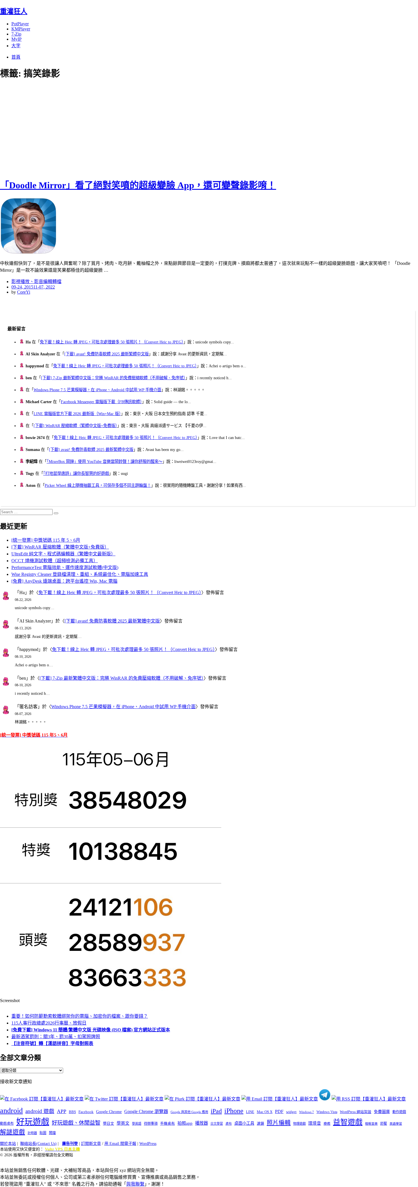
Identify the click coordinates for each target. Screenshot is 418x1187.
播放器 (201, 1123)
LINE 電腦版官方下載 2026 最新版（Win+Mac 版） (77, 413)
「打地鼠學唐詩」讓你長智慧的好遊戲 (76, 473)
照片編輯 (279, 1123)
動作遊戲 (399, 1112)
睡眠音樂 (371, 1123)
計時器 (32, 1133)
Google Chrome (109, 1111)
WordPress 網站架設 (355, 1112)
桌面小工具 (244, 1123)
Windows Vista (326, 1112)
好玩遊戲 (32, 1121)
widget (291, 1112)
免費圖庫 (382, 1111)
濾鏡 (260, 1124)
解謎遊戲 (12, 1132)
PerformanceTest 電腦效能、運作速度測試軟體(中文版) (64, 567)
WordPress (147, 1143)
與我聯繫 (135, 1184)
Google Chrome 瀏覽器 (146, 1111)
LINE (250, 1112)
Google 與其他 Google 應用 (189, 1112)
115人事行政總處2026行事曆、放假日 (48, 1023)
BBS (72, 1112)
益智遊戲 (348, 1122)
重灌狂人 (13, 11)
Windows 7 (306, 1112)
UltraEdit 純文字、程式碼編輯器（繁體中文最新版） (63, 553)
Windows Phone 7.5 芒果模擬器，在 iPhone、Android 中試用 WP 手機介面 (97, 390)
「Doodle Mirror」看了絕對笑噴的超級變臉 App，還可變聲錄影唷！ (138, 185)
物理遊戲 (299, 1123)
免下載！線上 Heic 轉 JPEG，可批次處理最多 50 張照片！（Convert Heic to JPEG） (111, 342)
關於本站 (8, 1143)
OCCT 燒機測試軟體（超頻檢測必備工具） (54, 560)
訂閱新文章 (91, 1143)
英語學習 (396, 1123)
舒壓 (383, 1124)
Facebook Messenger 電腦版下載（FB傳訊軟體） (101, 401)
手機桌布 (167, 1124)
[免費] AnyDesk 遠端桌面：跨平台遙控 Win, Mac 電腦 (64, 581)
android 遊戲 (39, 1111)
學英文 (123, 1123)
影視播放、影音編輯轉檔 (36, 281)
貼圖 (43, 1133)
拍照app (185, 1123)
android (11, 1110)
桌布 (228, 1123)
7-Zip (16, 34)
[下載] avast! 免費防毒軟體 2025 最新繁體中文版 (106, 354)
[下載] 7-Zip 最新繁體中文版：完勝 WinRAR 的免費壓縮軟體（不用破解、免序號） (113, 378)
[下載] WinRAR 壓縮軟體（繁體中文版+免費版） (75, 425)
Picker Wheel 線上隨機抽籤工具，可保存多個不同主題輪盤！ (98, 485)
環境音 (314, 1123)
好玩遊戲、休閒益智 (76, 1123)
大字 (15, 45)
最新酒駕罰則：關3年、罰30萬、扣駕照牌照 (55, 1036)
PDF (279, 1111)
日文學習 (216, 1123)
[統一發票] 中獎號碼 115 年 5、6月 (45, 540)
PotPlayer (20, 23)
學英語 (136, 1123)
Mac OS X (264, 1112)
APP (61, 1111)
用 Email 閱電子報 (120, 1143)
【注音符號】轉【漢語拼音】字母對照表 (52, 1043)
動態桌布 (7, 1124)
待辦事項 (151, 1124)
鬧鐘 (52, 1133)
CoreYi (23, 292)
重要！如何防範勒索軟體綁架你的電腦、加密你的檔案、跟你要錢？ (79, 1016)
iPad (216, 1111)
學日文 (108, 1123)
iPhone (233, 1110)
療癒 (327, 1124)
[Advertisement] (102, 128)
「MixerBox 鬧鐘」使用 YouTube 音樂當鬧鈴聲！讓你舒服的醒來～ (104, 461)
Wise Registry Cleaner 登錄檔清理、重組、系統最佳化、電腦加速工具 (79, 574)
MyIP (16, 39)
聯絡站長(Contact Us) (38, 1143)
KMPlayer (20, 28)
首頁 (15, 57)
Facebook (86, 1112)
